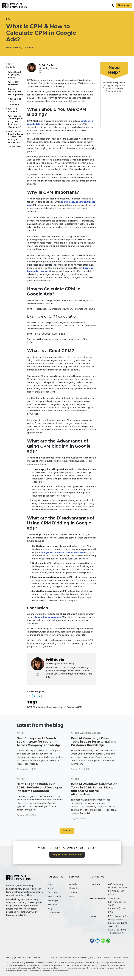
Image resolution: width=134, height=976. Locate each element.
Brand (72, 896)
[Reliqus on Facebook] (92, 940)
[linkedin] (40, 72)
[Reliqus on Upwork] (103, 940)
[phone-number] (113, 5)
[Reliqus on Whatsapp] (108, 940)
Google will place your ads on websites (62, 552)
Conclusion (15, 146)
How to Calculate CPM (70, 707)
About (51, 888)
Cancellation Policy (119, 957)
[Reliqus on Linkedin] (97, 940)
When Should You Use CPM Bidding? (14, 75)
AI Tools (21, 732)
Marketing (74, 888)
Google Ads (52, 707)
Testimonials (54, 896)
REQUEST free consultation (67, 854)
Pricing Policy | (89, 957)
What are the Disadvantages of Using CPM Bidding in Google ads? (15, 137)
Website (73, 884)
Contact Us (125, 5)
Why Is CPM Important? (13, 83)
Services (52, 892)
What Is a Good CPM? (13, 110)
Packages (53, 900)
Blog (50, 908)
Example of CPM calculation (15, 102)
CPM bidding (39, 707)
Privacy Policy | (76, 957)
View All (67, 830)
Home (51, 884)
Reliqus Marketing (14, 47)
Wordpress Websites (90, 732)
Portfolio (52, 904)
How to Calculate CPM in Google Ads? (15, 92)
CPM (29, 707)
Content (73, 892)
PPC (8, 18)
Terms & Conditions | (59, 957)
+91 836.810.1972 (116, 933)
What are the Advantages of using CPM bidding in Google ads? (15, 121)
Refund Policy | (103, 957)
